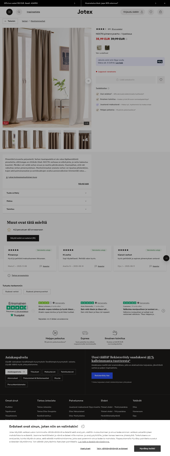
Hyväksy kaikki (147, 448)
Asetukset (85, 448)
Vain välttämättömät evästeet (112, 448)
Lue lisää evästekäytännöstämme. (94, 442)
